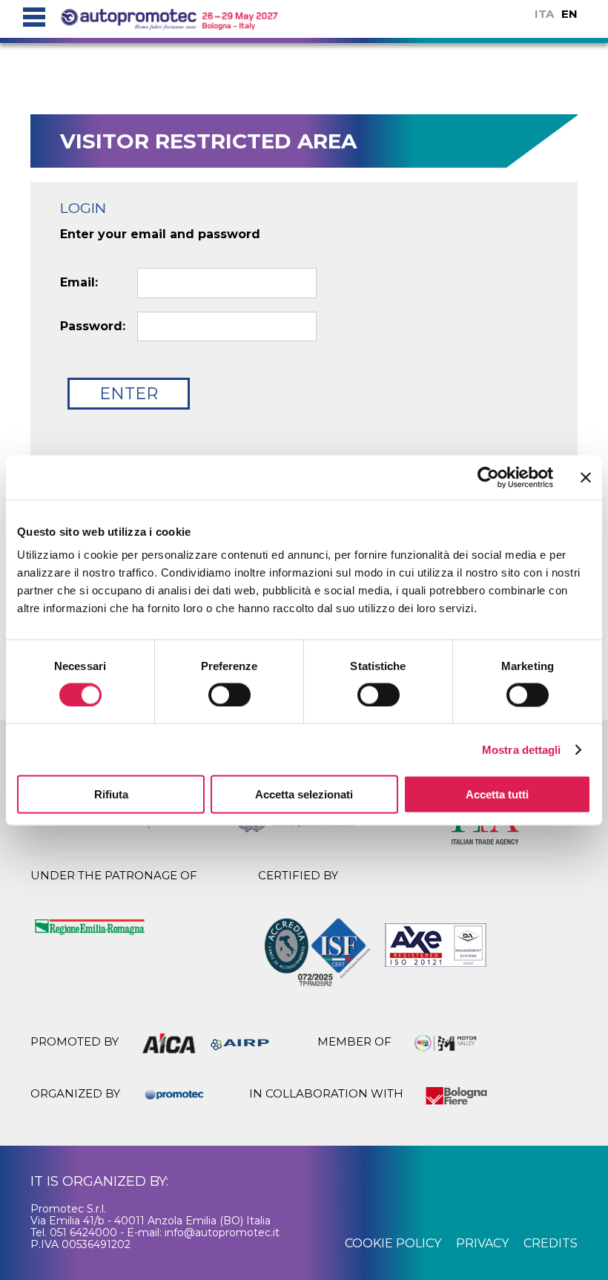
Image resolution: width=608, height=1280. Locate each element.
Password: (92, 326)
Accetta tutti (497, 794)
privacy (482, 1243)
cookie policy (393, 1243)
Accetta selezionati (304, 794)
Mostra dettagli (521, 749)
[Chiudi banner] (586, 477)
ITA (544, 14)
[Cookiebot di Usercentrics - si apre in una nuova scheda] (488, 477)
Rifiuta (111, 794)
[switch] (229, 694)
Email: (79, 282)
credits (550, 1243)
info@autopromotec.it (222, 1232)
